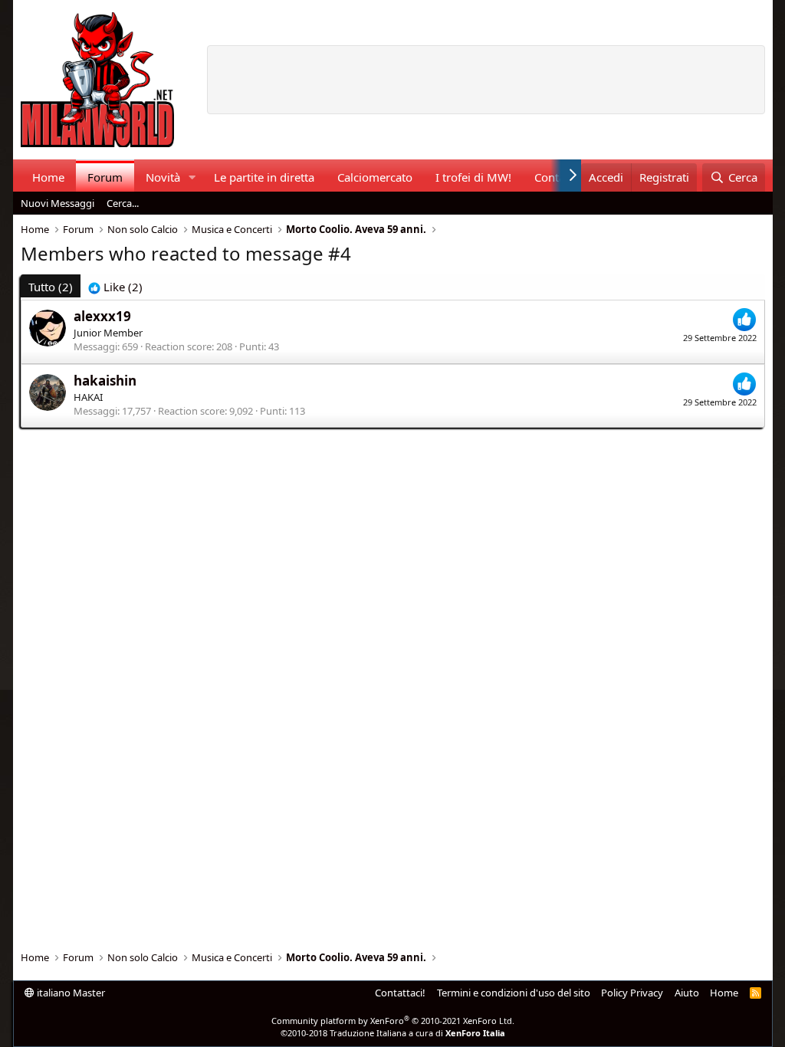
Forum (105, 177)
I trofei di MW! (473, 177)
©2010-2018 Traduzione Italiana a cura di (393, 1033)
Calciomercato (374, 177)
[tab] (115, 287)
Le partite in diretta (264, 177)
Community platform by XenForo (392, 1020)
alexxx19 (102, 316)
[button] (191, 177)
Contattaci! (400, 992)
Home (48, 177)
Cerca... (123, 203)
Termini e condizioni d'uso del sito (513, 992)
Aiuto (687, 992)
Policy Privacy (632, 992)
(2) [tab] (50, 286)
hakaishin (105, 380)
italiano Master (69, 992)
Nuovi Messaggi (57, 203)
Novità (163, 177)
